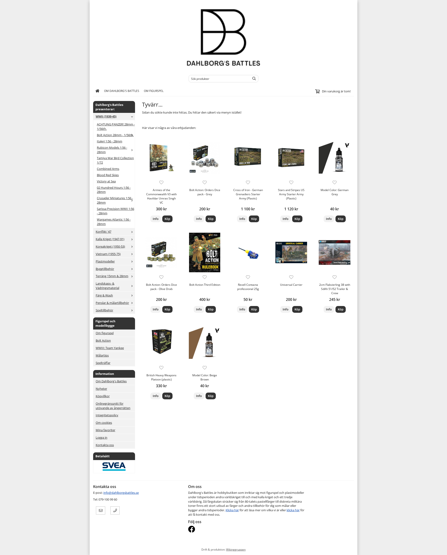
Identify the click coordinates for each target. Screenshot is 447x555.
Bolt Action (103, 340)
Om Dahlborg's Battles (121, 91)
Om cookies (104, 422)
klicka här (293, 510)
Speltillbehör (104, 310)
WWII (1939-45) (106, 116)
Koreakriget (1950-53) (110, 246)
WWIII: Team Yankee (110, 348)
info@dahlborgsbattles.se (121, 493)
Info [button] (156, 219)
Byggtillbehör (105, 269)
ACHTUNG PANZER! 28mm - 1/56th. (116, 126)
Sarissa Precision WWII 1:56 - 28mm (115, 211)
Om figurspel (153, 91)
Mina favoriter (105, 430)
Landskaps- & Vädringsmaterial (107, 285)
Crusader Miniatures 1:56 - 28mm (115, 200)
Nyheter (101, 389)
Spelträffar (103, 363)
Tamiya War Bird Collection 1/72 (115, 160)
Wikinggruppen (236, 549)
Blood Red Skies (108, 175)
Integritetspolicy (107, 415)
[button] (167, 218)
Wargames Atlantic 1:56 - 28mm (114, 221)
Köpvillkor (103, 396)
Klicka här (232, 510)
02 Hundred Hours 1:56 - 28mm (114, 189)
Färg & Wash (104, 295)
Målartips (102, 355)
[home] (97, 91)
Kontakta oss (105, 445)
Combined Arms (108, 169)
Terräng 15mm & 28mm (112, 276)
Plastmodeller (105, 261)
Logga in (101, 437)
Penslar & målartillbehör (112, 303)
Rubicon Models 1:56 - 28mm (112, 149)
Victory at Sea (106, 181)
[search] (253, 78)
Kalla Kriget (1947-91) (110, 239)
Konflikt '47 (103, 231)
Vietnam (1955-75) (108, 254)
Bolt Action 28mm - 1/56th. (115, 135)
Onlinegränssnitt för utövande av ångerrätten (113, 405)
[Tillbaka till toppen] (351, 549)
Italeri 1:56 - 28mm (109, 141)
